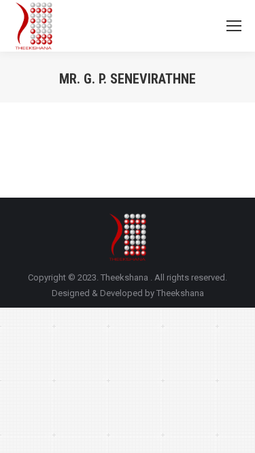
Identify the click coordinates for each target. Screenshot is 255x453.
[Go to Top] (233, 431)
